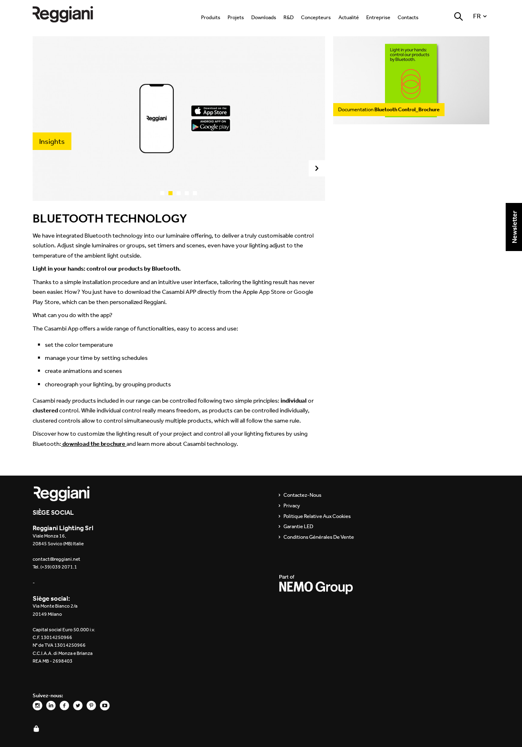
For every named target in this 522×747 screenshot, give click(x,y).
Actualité (348, 17)
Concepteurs (316, 17)
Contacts (408, 17)
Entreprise (378, 17)
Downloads (263, 17)
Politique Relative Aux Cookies (317, 516)
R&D (288, 17)
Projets (236, 17)
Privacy (291, 505)
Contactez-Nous (302, 495)
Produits (210, 17)
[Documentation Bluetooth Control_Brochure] (411, 120)
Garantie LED (298, 526)
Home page (69, 14)
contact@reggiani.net (56, 559)
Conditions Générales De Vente (318, 537)
